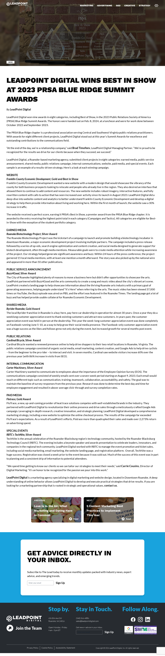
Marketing (86, 5)
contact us (110, 485)
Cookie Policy (47, 648)
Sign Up (60, 582)
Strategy (144, 5)
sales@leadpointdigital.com (87, 621)
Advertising (104, 5)
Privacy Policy (32, 648)
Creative (129, 5)
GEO (118, 5)
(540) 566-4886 (82, 618)
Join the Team (29, 628)
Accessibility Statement (65, 648)
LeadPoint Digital (17, 477)
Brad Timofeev (81, 148)
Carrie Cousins (130, 466)
